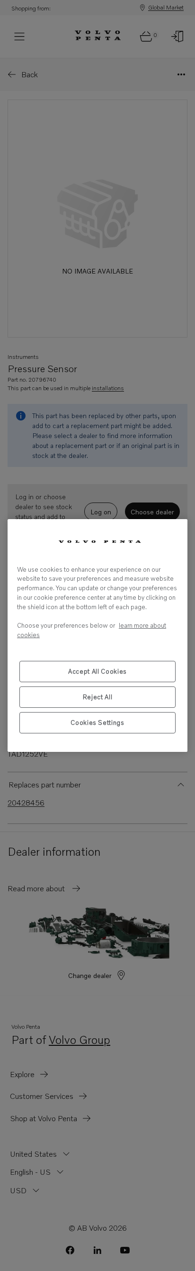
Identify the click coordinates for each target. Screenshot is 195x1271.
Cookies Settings (97, 722)
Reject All (98, 697)
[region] (97, 635)
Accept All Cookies (97, 671)
